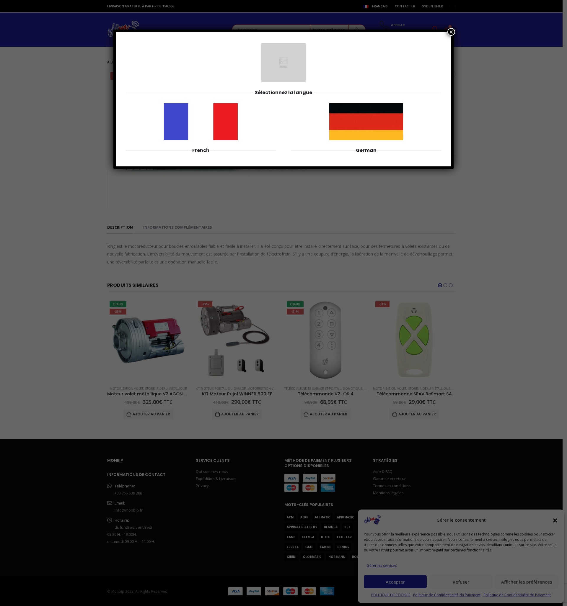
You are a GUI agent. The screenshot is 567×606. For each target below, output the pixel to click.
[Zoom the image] (201, 106)
